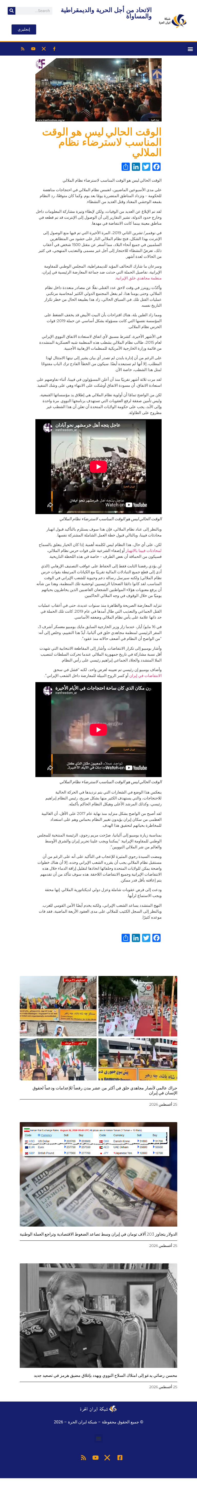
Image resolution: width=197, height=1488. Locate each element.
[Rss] (23, 49)
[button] (190, 49)
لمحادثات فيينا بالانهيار (144, 550)
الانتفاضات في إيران (145, 675)
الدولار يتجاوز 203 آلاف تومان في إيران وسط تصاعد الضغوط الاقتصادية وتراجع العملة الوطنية (98, 1234)
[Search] (11, 11)
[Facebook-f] (54, 49)
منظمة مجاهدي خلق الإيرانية (139, 278)
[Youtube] (33, 49)
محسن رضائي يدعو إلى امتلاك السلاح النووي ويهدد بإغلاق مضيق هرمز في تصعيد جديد (105, 1375)
